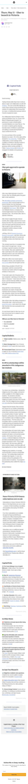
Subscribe (14, 774)
